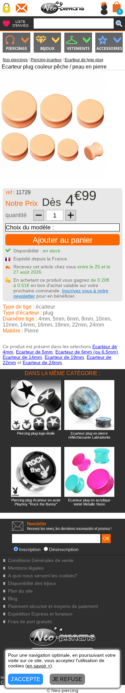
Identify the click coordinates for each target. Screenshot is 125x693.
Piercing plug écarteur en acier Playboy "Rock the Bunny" (36, 502)
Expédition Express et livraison (40, 614)
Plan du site (20, 591)
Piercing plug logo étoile (36, 433)
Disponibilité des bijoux (32, 583)
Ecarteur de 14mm (22, 357)
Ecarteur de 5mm (34, 351)
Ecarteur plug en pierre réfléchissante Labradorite (89, 435)
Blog (12, 598)
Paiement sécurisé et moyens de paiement (53, 606)
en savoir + (38, 665)
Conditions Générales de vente (40, 560)
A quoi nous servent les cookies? (42, 575)
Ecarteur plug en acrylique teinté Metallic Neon (89, 502)
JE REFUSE (67, 679)
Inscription (30, 549)
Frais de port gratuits (30, 621)
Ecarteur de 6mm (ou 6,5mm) (86, 351)
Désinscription (64, 549)
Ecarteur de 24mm (42, 362)
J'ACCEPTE (25, 679)
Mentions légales (26, 568)
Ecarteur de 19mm (64, 357)
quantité (16, 215)
